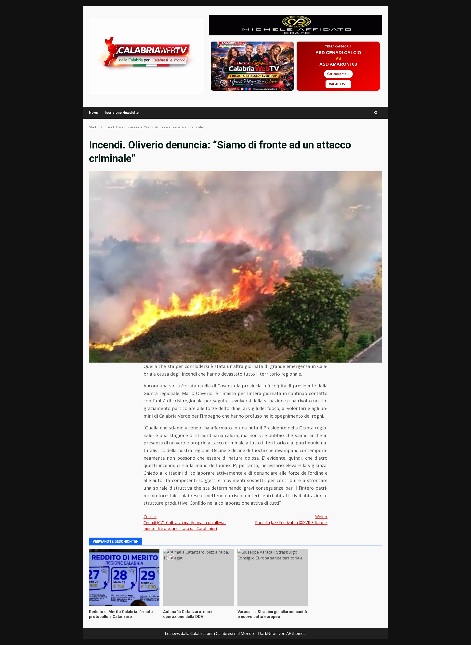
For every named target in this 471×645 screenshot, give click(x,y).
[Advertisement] (295, 24)
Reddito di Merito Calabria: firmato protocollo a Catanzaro (124, 577)
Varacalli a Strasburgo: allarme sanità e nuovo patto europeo (272, 577)
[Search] (376, 112)
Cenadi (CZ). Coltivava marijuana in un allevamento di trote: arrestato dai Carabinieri (185, 522)
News (93, 113)
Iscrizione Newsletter (122, 113)
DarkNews (267, 633)
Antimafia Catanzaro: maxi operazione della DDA (198, 577)
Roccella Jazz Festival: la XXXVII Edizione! (291, 519)
